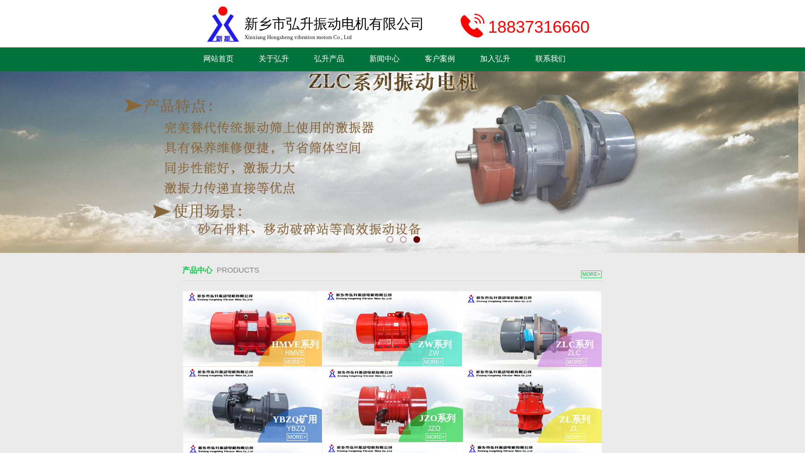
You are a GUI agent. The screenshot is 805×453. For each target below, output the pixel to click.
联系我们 (550, 59)
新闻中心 (384, 59)
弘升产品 (329, 59)
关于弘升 (274, 59)
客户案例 (440, 59)
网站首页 (218, 59)
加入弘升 (495, 59)
